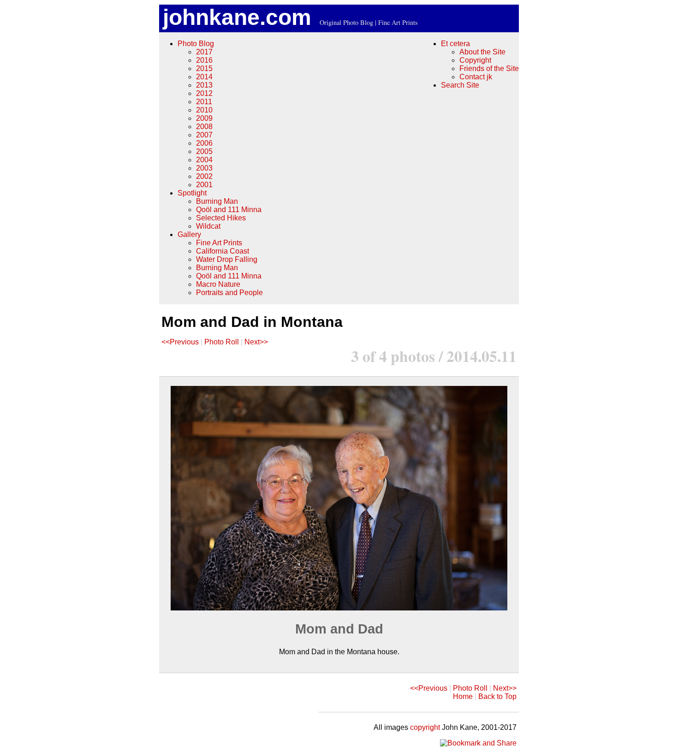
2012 (204, 93)
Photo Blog (196, 43)
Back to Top (497, 696)
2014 (204, 77)
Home (463, 696)
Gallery (189, 234)
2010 (204, 110)
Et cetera (455, 43)
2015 (204, 68)
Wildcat (208, 226)
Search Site (460, 85)
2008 (204, 126)
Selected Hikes (221, 218)
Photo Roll (221, 342)
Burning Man (217, 201)
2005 (204, 151)
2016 (204, 60)
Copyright (475, 60)
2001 (204, 185)
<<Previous (180, 342)
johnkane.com (237, 17)
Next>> (256, 342)
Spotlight (192, 193)
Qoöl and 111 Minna (229, 209)
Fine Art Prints (219, 243)
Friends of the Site (489, 68)
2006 (204, 143)
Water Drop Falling (226, 259)
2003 (204, 168)
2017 (204, 52)
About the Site (482, 52)
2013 (204, 85)
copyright (425, 727)
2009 (204, 118)
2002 (204, 176)
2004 (204, 160)
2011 (204, 102)
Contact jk (475, 77)
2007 (204, 135)
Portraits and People (229, 292)
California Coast (222, 251)
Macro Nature (218, 284)
